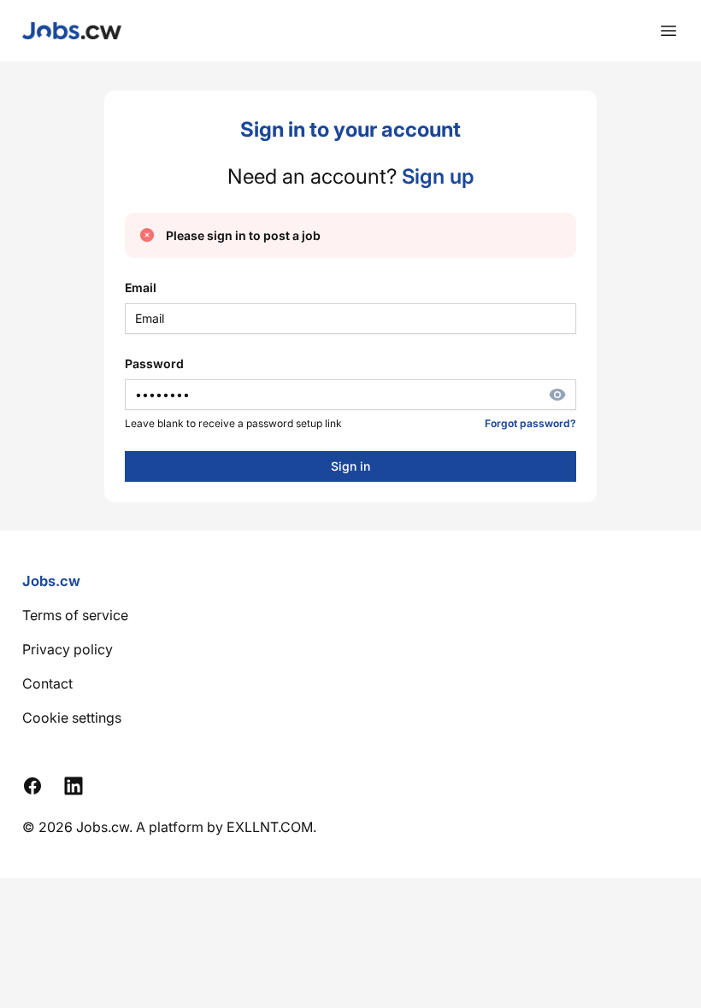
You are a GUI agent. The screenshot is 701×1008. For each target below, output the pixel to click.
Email (140, 287)
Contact (47, 683)
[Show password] (562, 394)
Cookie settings (71, 717)
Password (154, 363)
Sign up (438, 176)
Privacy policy (67, 649)
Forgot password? (530, 423)
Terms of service (75, 615)
